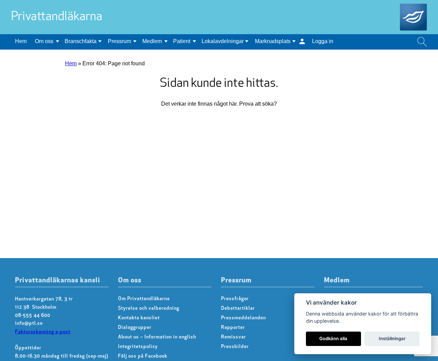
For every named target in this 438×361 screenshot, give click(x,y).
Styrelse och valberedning (148, 308)
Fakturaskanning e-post (42, 332)
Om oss (44, 41)
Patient (181, 41)
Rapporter (233, 327)
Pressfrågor (235, 299)
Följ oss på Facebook (142, 356)
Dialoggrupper (135, 327)
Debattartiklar (238, 308)
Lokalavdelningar (223, 41)
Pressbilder (235, 346)
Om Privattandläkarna (144, 299)
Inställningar (392, 338)
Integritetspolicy (138, 346)
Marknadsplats (273, 41)
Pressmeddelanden (243, 318)
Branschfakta (80, 41)
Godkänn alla (333, 338)
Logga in (322, 41)
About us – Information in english (157, 337)
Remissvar (233, 337)
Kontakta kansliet (139, 318)
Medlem (152, 41)
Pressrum (119, 41)
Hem (21, 41)
